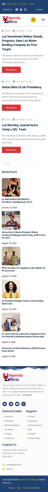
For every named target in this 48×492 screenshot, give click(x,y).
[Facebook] (4, 404)
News (7, 31)
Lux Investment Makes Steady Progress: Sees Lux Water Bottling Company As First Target (22, 42)
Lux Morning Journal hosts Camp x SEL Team (20, 127)
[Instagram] (23, 404)
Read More (11, 69)
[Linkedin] (11, 404)
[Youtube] (17, 404)
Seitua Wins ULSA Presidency (21, 87)
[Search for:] (24, 163)
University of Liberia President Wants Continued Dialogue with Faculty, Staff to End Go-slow (23, 235)
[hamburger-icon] (43, 19)
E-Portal (39, 9)
